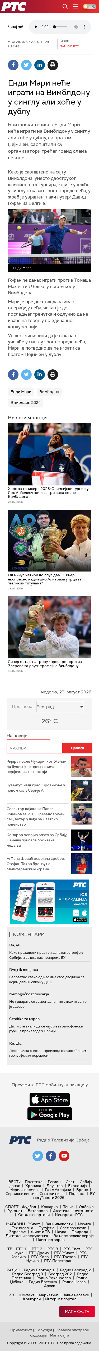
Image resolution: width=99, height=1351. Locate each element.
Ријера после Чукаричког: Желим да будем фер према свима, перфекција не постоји (36, 766)
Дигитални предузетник (27, 1235)
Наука (60, 1231)
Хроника (33, 1185)
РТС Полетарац (58, 1260)
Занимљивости (59, 1223)
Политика (34, 1181)
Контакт (26, 1295)
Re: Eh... (15, 1043)
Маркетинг (48, 1295)
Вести (14, 1181)
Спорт (11, 1206)
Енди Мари (21, 391)
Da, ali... (15, 945)
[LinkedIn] (39, 65)
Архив (49, 1285)
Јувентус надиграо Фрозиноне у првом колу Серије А (36, 788)
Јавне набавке (76, 1295)
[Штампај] (53, 65)
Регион (54, 1181)
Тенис (68, 1206)
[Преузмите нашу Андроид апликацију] (49, 1113)
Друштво (54, 1185)
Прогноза (22, 706)
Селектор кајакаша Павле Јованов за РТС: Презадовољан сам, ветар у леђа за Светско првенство (35, 816)
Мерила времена (25, 1189)
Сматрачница (52, 1193)
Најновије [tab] (17, 735)
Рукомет (14, 1210)
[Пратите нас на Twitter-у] (37, 1156)
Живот (34, 1223)
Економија (77, 1185)
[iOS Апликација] (49, 902)
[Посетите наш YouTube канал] (64, 1156)
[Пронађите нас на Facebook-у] (51, 1156)
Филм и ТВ (40, 1231)
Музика (84, 1223)
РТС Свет (71, 1248)
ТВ (9, 1248)
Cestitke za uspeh (24, 1018)
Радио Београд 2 (75, 1270)
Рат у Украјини (58, 1189)
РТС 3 (53, 1248)
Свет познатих (73, 1227)
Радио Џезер (74, 1281)
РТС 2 (37, 1248)
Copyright (43, 1330)
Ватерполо (38, 1210)
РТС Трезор (65, 1256)
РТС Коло (40, 1256)
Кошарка (49, 1206)
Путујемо (47, 1227)
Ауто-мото (84, 1210)
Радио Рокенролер (53, 1277)
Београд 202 (60, 1273)
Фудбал (29, 1206)
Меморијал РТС (69, 1214)
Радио (13, 1270)
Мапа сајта (77, 1311)
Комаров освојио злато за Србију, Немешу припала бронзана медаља (37, 839)
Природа (80, 1231)
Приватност (21, 1330)
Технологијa (22, 1227)
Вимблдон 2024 (26, 402)
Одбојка (86, 1206)
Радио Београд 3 (27, 1273)
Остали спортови (34, 1214)
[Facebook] (13, 65)
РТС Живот (64, 1252)
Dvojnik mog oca (23, 969)
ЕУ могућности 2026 (64, 1195)
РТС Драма (39, 1252)
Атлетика (61, 1210)
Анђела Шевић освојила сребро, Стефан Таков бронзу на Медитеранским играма (36, 863)
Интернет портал (60, 1299)
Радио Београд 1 (39, 1270)
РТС (12, 1295)
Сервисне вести (20, 1193)
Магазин (15, 1223)
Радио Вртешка (43, 1281)
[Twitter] (26, 65)
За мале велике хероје (74, 1235)
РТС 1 (21, 1248)
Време (82, 1189)
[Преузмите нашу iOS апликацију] (50, 1099)
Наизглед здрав (50, 1239)
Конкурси (32, 1299)
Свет (70, 1181)
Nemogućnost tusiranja (29, 994)
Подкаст (77, 1193)
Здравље (17, 1231)
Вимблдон (49, 391)
